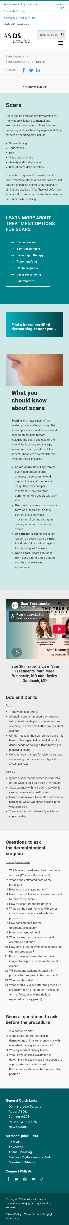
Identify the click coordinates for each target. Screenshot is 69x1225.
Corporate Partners (14, 11)
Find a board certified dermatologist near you (33, 327)
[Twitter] (16, 1179)
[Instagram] (25, 1179)
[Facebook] (8, 1179)
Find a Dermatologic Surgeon (20, 4)
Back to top (12, 1218)
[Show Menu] (61, 44)
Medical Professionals (16, 24)
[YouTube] (33, 1179)
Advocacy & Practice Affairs (19, 17)
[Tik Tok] (42, 1179)
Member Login (60, 6)
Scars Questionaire (18, 862)
